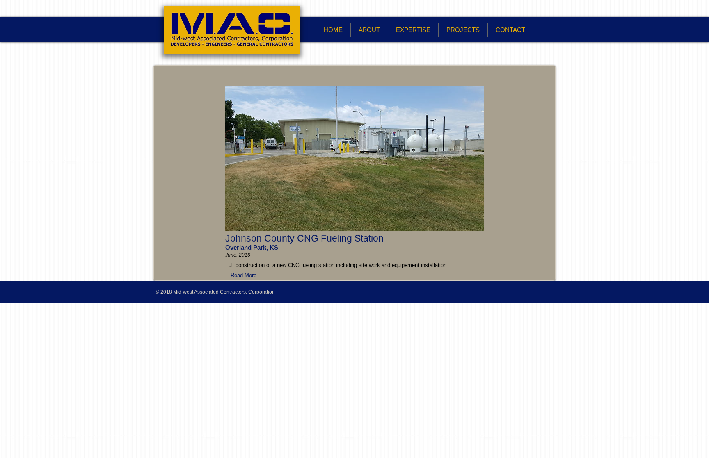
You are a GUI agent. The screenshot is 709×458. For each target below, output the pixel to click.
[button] (243, 275)
